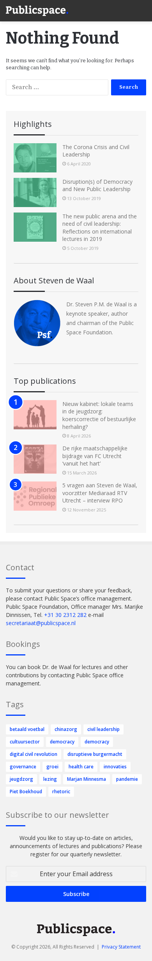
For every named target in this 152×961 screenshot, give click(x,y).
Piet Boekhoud (26, 791)
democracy (62, 741)
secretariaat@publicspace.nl (41, 623)
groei (52, 766)
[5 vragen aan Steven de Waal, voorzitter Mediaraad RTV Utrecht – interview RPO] (35, 496)
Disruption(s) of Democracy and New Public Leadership (97, 185)
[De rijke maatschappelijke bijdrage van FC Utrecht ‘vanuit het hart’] (35, 459)
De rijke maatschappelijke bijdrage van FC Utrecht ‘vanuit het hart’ (94, 455)
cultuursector (25, 741)
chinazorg (66, 729)
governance (23, 766)
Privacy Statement (121, 946)
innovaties (115, 766)
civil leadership (103, 729)
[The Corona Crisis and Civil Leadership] (35, 157)
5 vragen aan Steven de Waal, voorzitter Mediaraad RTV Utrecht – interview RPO (99, 492)
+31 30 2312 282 (65, 614)
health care (81, 766)
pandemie (127, 779)
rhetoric (61, 791)
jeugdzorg (21, 779)
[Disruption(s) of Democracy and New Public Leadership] (35, 192)
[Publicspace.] (37, 10)
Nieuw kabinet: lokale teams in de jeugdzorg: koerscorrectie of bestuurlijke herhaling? (99, 415)
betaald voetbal (27, 729)
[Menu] (142, 8)
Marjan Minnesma (86, 779)
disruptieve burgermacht (94, 754)
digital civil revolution (33, 754)
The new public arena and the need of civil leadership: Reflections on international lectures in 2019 (99, 228)
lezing (50, 779)
